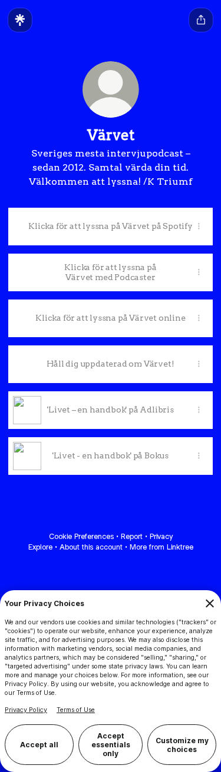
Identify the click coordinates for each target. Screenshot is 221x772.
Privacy (161, 536)
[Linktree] (20, 20)
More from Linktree (161, 547)
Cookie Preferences (81, 536)
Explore (40, 547)
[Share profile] (201, 20)
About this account (91, 547)
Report (132, 536)
